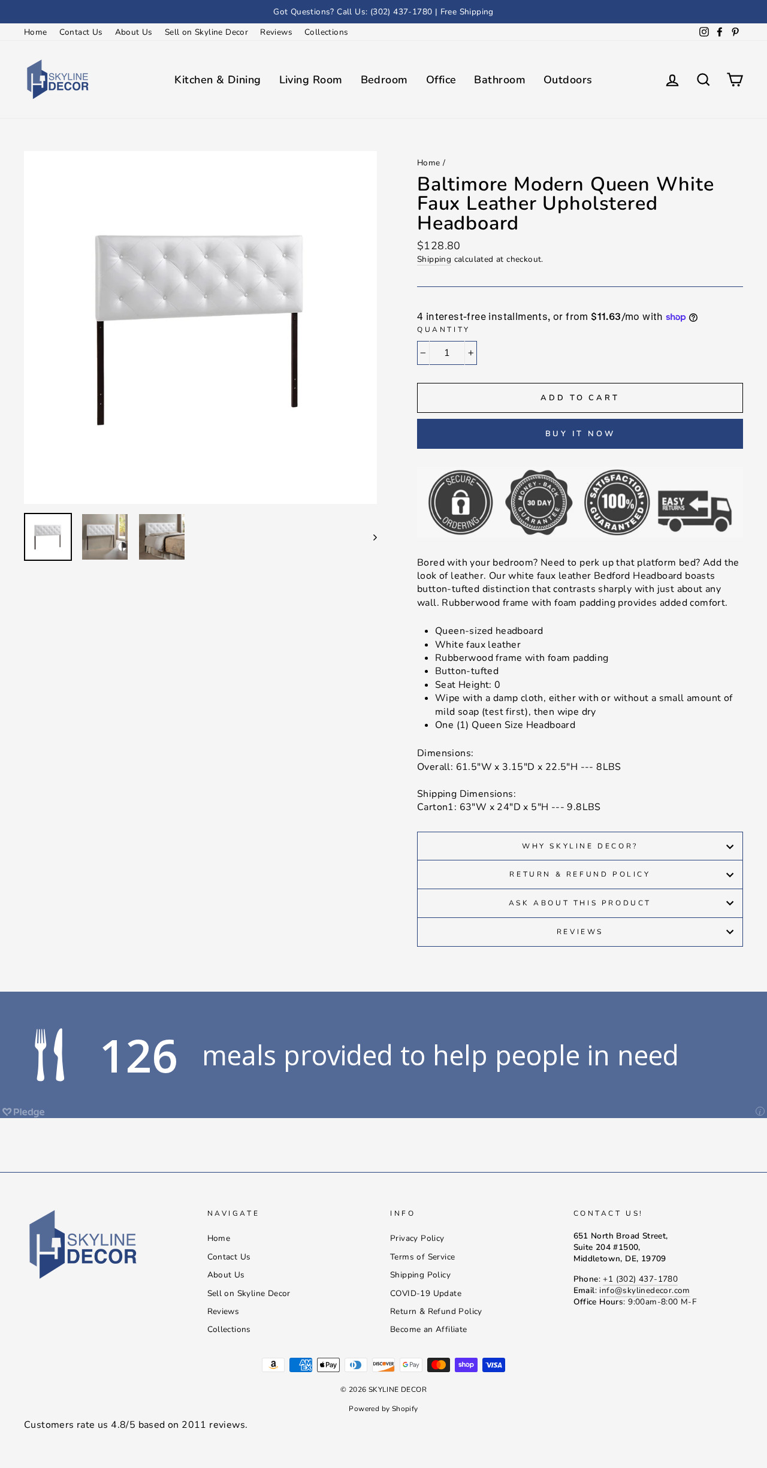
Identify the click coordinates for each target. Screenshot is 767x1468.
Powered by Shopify (383, 1408)
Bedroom (384, 80)
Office (441, 80)
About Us (134, 32)
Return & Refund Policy (579, 874)
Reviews (276, 32)
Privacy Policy (417, 1238)
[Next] (369, 537)
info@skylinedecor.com (644, 1290)
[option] (383, 11)
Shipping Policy (420, 1274)
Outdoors (568, 80)
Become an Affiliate (428, 1329)
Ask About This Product (580, 903)
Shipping (434, 259)
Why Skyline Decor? (580, 846)
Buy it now (580, 433)
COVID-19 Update (425, 1293)
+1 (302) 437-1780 (640, 1279)
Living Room (311, 80)
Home (35, 32)
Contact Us (81, 32)
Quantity (443, 329)
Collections (326, 32)
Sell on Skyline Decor (206, 32)
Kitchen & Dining (217, 80)
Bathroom (500, 80)
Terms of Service (422, 1256)
